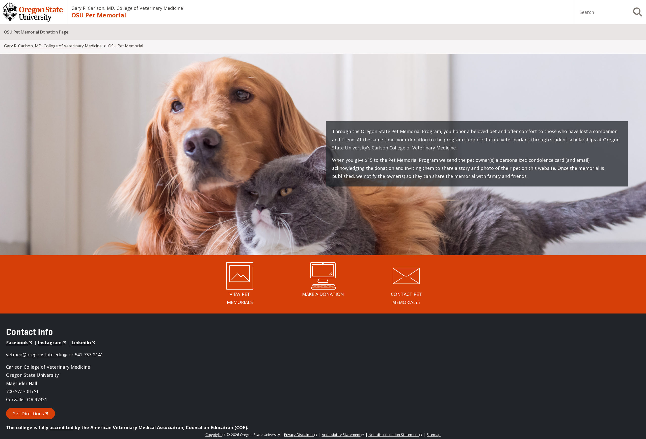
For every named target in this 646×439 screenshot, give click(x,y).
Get (28, 414)
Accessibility (341, 434)
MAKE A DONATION (323, 294)
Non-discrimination (393, 434)
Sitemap (434, 434)
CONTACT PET (406, 298)
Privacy (299, 434)
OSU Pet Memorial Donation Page (36, 32)
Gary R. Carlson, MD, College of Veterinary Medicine (127, 8)
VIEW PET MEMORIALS (240, 298)
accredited (61, 427)
